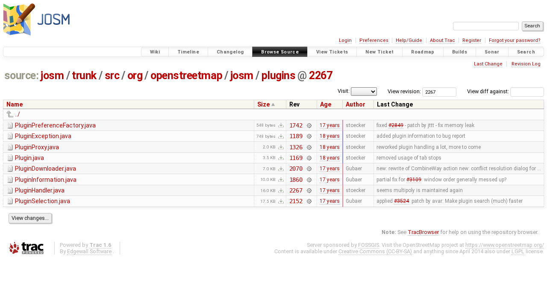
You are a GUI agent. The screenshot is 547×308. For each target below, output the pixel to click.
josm (52, 75)
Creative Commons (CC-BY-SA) (375, 251)
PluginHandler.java (40, 190)
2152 (296, 201)
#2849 (395, 125)
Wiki (155, 52)
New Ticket (379, 52)
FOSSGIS (368, 245)
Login (345, 40)
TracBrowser (423, 232)
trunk (84, 75)
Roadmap (423, 52)
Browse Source (280, 52)
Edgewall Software (89, 251)
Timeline (188, 52)
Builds (459, 52)
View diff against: (488, 91)
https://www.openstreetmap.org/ (504, 245)
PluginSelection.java (42, 201)
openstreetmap (186, 75)
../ (17, 114)
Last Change (488, 64)
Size (263, 104)
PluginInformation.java (45, 179)
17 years (330, 125)
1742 (296, 125)
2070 (296, 168)
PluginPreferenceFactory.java (55, 125)
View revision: (404, 91)
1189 (296, 136)
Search (526, 52)
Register (471, 40)
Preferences (373, 40)
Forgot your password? (515, 40)
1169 (296, 157)
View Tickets (332, 52)
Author (355, 104)
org (135, 75)
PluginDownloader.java (45, 168)
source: (21, 75)
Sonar (492, 52)
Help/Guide (409, 40)
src (112, 75)
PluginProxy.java (37, 147)
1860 (296, 179)
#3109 (413, 180)
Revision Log (526, 64)
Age (325, 104)
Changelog (230, 52)
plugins (279, 75)
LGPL (518, 251)
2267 (320, 75)
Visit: (344, 91)
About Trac (442, 40)
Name (14, 104)
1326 (296, 147)
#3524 (401, 201)
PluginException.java (43, 136)
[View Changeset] (309, 125)
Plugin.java (29, 157)
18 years (330, 136)
